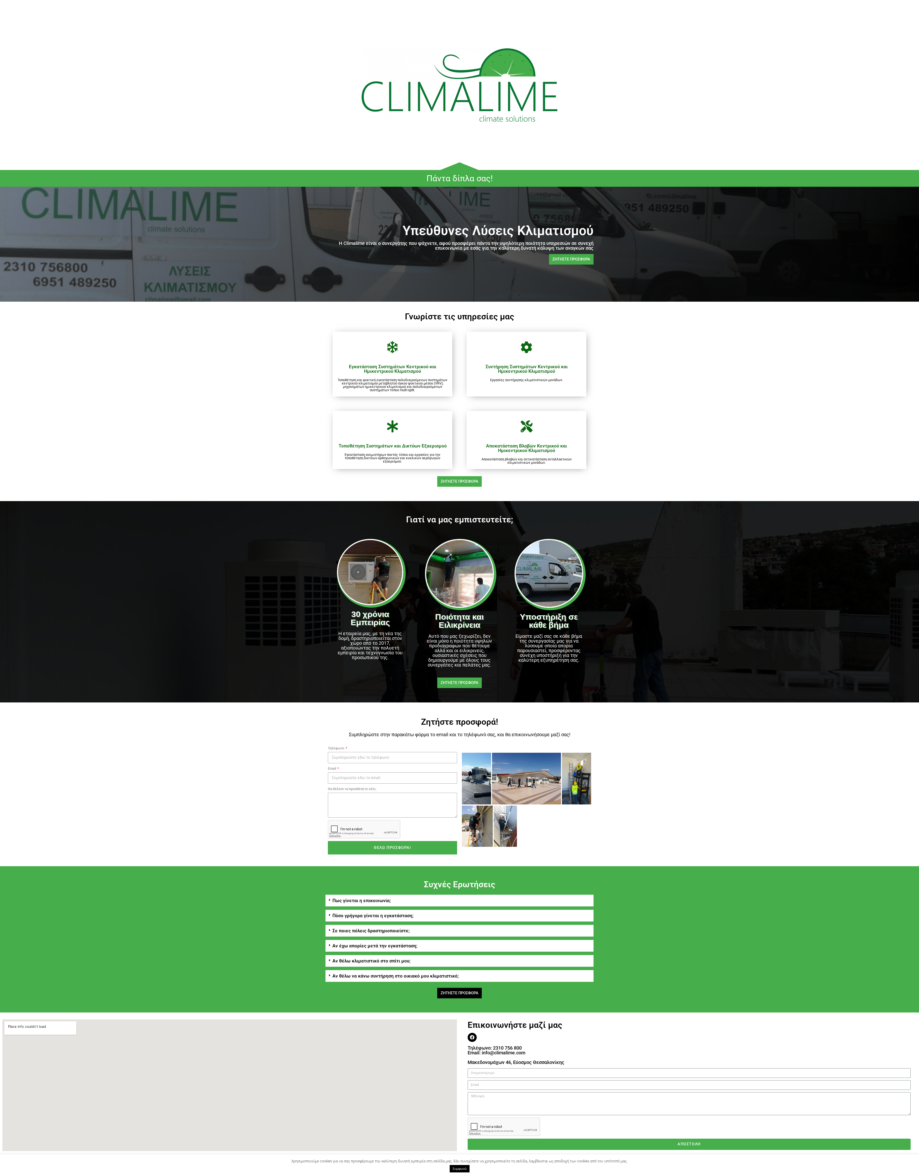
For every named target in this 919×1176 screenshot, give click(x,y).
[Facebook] (472, 1037)
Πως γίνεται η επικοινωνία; (361, 900)
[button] (459, 900)
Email (332, 768)
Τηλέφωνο (336, 748)
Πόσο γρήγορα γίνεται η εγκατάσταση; (373, 915)
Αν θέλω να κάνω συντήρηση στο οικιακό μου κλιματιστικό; (395, 976)
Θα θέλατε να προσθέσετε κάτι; (352, 789)
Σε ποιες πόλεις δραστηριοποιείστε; (371, 930)
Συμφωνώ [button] (460, 1168)
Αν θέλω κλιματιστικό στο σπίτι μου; (371, 961)
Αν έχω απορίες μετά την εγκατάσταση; (374, 946)
